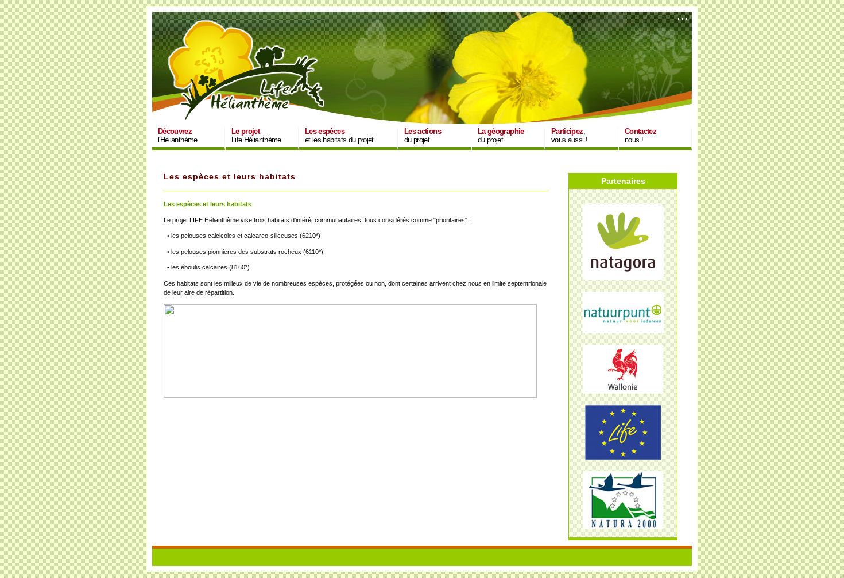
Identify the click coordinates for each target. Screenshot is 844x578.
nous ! (640, 135)
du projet (422, 135)
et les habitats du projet (339, 135)
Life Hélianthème (256, 135)
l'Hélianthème (178, 135)
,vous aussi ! (569, 135)
